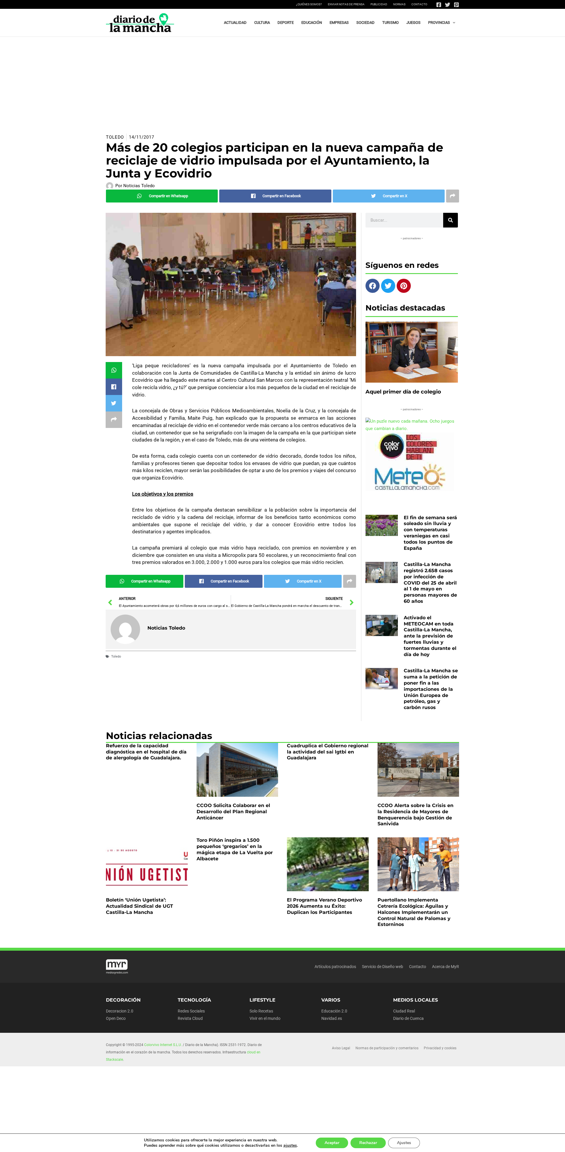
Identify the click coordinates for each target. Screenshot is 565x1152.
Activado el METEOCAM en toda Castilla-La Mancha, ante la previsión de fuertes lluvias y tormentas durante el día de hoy (430, 636)
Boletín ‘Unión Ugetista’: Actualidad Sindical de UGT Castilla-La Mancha (139, 906)
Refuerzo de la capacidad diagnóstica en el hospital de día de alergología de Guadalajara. (146, 752)
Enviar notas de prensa (346, 4)
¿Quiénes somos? (309, 4)
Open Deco (116, 1018)
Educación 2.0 (334, 1011)
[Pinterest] (456, 4)
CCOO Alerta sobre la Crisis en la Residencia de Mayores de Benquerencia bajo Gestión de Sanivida (415, 814)
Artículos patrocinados (335, 966)
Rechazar (368, 1143)
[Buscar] (450, 220)
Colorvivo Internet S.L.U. (163, 1045)
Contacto (419, 4)
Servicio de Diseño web (382, 966)
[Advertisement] (282, 81)
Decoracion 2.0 (119, 1011)
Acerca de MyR (445, 966)
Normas (399, 4)
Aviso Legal (341, 1048)
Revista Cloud (190, 1018)
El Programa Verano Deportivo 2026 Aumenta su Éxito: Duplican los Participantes (324, 906)
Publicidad (378, 4)
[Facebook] (438, 4)
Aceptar (332, 1143)
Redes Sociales (191, 1011)
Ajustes (404, 1143)
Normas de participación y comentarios (386, 1048)
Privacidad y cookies (440, 1048)
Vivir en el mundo (265, 1018)
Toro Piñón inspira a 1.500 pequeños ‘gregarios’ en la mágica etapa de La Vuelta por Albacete (235, 849)
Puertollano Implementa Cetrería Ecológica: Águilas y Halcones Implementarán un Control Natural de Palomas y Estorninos (414, 912)
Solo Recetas (261, 1011)
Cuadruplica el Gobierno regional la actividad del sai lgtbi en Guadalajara (327, 752)
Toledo (115, 137)
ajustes (290, 1145)
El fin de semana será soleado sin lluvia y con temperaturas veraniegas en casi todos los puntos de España (430, 533)
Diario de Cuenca (408, 1018)
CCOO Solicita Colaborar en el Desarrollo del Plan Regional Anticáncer (233, 812)
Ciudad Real (404, 1011)
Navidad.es (331, 1018)
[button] (452, 22)
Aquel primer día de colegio (403, 392)
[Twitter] (447, 4)
